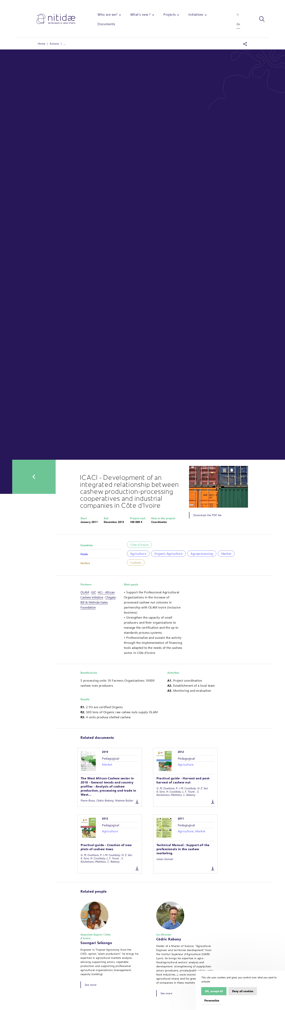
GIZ (93, 592)
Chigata (110, 597)
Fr (238, 14)
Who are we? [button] (107, 14)
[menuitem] (110, 14)
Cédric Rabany (168, 939)
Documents (106, 24)
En (238, 24)
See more (91, 985)
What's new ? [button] (140, 14)
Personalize (211, 1000)
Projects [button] (169, 14)
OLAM (84, 592)
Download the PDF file (207, 515)
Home (41, 43)
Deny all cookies (242, 991)
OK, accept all (214, 991)
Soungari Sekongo (96, 942)
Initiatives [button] (195, 14)
